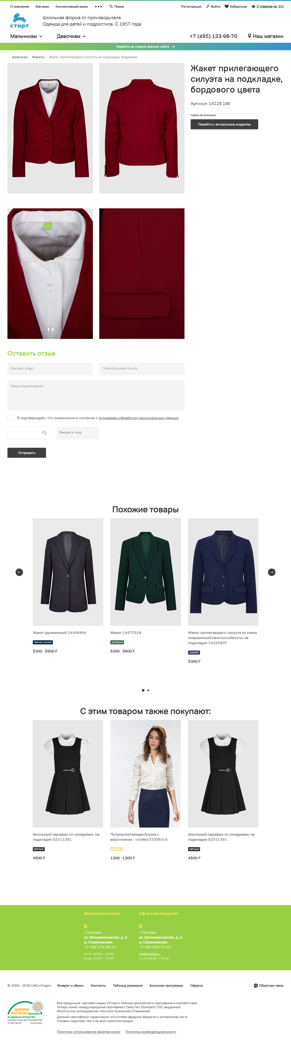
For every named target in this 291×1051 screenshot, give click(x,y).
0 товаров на (270, 6)
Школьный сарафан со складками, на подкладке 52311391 (66, 837)
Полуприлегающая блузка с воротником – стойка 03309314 (138, 837)
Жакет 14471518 (125, 632)
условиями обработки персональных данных (139, 418)
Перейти (48, 667)
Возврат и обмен (70, 985)
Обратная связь (271, 985)
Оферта (196, 985)
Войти (215, 6)
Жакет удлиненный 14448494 (59, 632)
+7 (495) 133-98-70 (213, 36)
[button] (143, 690)
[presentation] (19, 572)
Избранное (238, 6)
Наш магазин (268, 36)
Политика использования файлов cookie (88, 1032)
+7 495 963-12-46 (155, 947)
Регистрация (191, 6)
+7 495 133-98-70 (100, 947)
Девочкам (68, 36)
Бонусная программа (166, 985)
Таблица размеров (127, 985)
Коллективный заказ (72, 6)
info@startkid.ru (149, 954)
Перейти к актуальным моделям (224, 124)
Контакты (98, 985)
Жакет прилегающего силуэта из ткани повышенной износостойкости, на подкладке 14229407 (222, 637)
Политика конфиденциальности (150, 1032)
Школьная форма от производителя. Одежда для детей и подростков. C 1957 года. (92, 21)
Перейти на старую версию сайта (142, 47)
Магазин (42, 6)
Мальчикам (23, 36)
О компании (19, 6)
